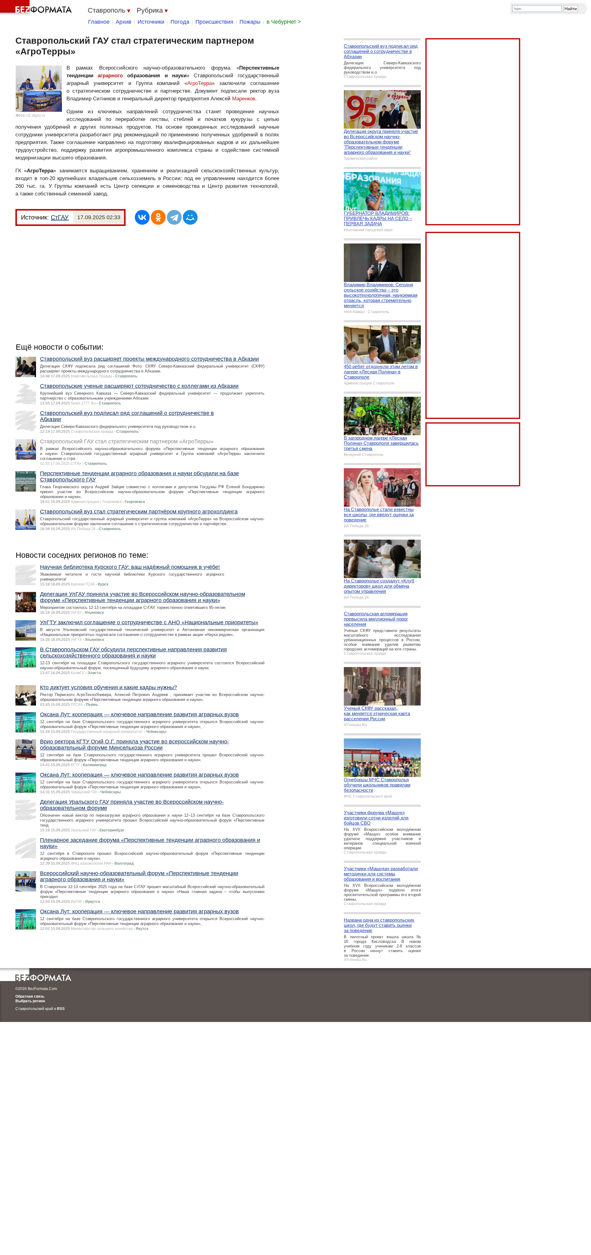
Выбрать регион (30, 1001)
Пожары (249, 22)
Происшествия (214, 22)
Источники (151, 22)
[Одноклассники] (158, 217)
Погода (180, 22)
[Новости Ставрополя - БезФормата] (37, 7)
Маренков (243, 99)
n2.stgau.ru (35, 115)
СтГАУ (60, 217)
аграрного (110, 75)
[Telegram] (174, 217)
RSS (61, 1009)
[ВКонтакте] (142, 217)
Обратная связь (29, 996)
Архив (123, 22)
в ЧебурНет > (284, 22)
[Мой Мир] (190, 217)
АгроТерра (199, 83)
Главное (99, 22)
